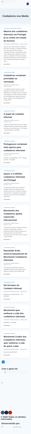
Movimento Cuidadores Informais (12, 44)
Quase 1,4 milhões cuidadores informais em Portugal (14, 177)
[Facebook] (3, 412)
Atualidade (6, 28)
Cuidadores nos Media (15, 28)
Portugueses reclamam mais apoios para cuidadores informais (15, 147)
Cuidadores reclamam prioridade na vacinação (15, 78)
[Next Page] (10, 362)
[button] (28, 4)
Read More (7, 64)
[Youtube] (10, 412)
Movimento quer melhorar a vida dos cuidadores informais (14, 313)
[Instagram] (6, 412)
